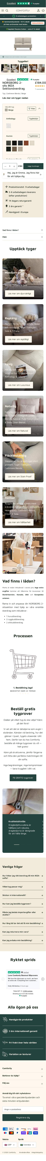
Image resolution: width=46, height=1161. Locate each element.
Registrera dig (23, 1117)
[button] (18, 693)
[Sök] (8, 10)
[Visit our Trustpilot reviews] (23, 3)
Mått (4, 237)
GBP (10, 1145)
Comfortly (12, 1152)
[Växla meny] (2, 10)
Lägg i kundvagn (33, 166)
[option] (23, 43)
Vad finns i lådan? (10, 230)
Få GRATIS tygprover (23, 777)
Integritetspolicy (37, 1152)
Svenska (27, 1145)
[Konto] (37, 10)
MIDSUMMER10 (38, 23)
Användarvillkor (24, 1152)
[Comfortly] (23, 11)
